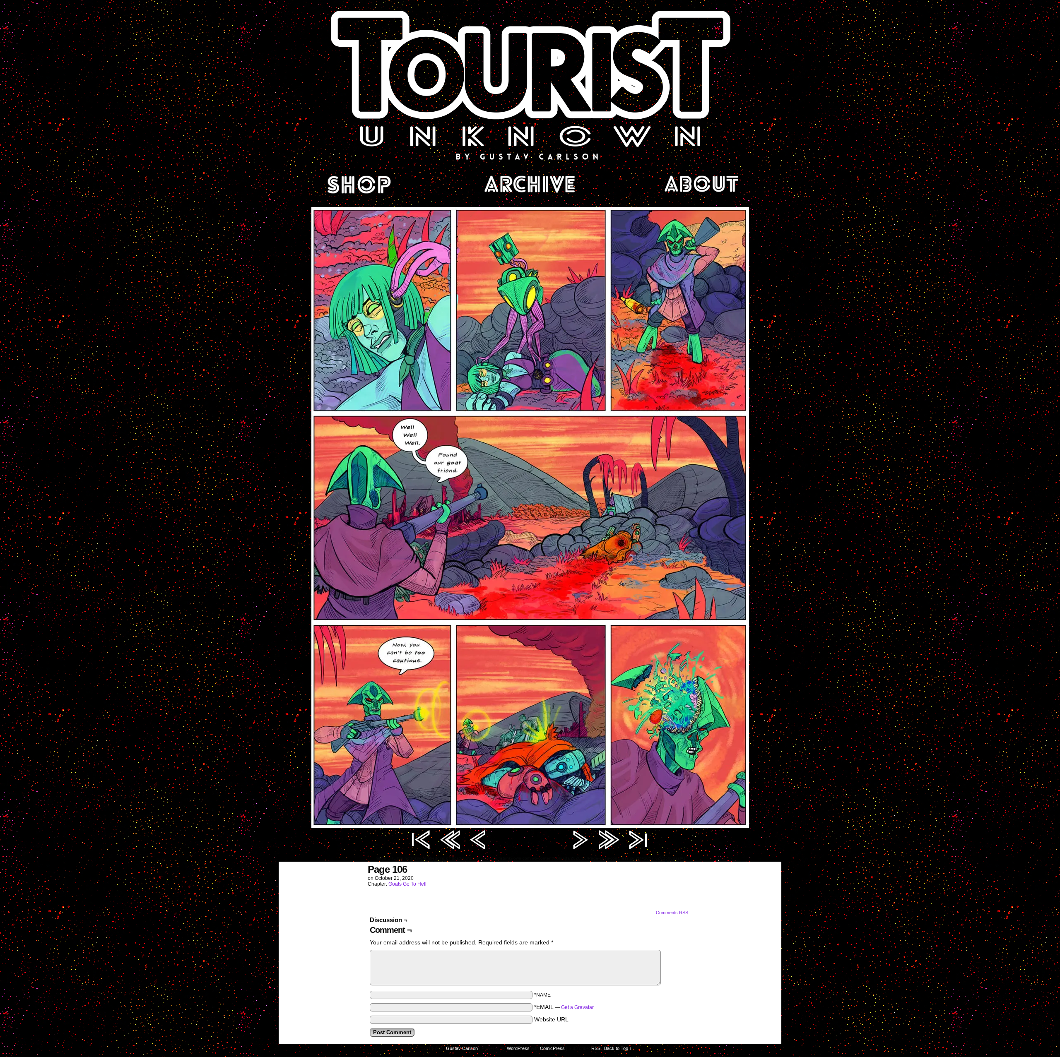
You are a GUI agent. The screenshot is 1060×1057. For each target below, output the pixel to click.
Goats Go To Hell (407, 884)
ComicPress (552, 1048)
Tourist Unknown (530, 84)
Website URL (551, 1019)
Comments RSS (672, 912)
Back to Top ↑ (618, 1048)
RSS (595, 1048)
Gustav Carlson (462, 1048)
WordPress (518, 1048)
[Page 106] (530, 825)
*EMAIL (564, 1007)
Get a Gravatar (577, 1007)
